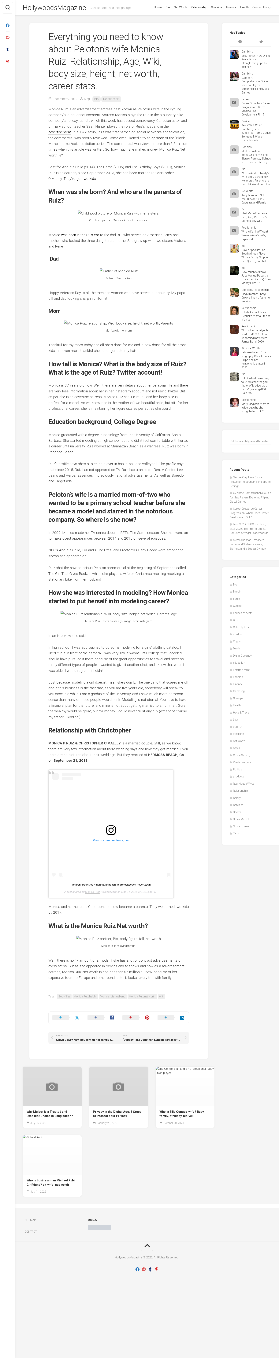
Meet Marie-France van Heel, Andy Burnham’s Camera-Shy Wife (254, 217)
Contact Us (259, 7)
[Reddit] (7, 37)
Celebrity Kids (241, 627)
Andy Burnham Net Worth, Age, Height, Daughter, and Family (253, 199)
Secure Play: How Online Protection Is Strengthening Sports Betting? (250, 482)
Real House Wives (244, 783)
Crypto (237, 641)
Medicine (238, 733)
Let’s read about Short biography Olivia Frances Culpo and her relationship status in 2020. (256, 360)
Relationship (199, 7)
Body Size (64, 996)
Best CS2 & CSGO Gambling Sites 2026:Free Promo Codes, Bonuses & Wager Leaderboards (256, 133)
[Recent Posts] (240, 42)
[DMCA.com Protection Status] (99, 1228)
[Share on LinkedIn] (171, 1018)
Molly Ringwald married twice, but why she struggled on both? (255, 407)
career (245, 99)
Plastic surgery (242, 762)
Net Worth (180, 7)
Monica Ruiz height (85, 996)
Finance (231, 7)
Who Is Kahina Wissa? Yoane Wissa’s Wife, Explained (254, 235)
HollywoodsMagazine (54, 8)
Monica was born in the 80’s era (74, 235)
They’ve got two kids (80, 178)
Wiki (161, 996)
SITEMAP (30, 1219)
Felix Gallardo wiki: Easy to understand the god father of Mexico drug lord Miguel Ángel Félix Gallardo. (255, 386)
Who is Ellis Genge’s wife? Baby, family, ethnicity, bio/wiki (181, 1114)
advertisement (59, 132)
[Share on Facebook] (101, 1018)
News (236, 748)
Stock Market (241, 819)
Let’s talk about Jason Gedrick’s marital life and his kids (255, 316)
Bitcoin (237, 591)
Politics (237, 769)
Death (236, 648)
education (239, 662)
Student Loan (241, 826)
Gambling (247, 51)
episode (158, 138)
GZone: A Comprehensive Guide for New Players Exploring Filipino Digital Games (255, 85)
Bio (168, 7)
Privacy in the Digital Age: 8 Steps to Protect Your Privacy (117, 1114)
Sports (237, 812)
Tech (236, 833)
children (238, 634)
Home (158, 7)
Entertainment (241, 669)
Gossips (216, 7)
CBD (235, 620)
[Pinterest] (7, 62)
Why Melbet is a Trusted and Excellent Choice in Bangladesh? (50, 1114)
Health (244, 7)
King (87, 99)
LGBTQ (237, 726)
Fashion (238, 676)
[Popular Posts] (261, 42)
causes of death (242, 613)
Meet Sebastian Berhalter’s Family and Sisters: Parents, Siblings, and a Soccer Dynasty (248, 544)
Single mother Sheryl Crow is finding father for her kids (256, 297)
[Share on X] (66, 1018)
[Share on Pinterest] (136, 1018)
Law (235, 719)
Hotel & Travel (241, 712)
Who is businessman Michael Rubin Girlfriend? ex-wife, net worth (51, 1183)
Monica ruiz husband (112, 996)
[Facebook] (7, 25)
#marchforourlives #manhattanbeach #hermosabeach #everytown (111, 884)
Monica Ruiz (92, 891)
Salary (237, 797)
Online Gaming (242, 755)
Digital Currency (242, 655)
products (238, 776)
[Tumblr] (7, 49)
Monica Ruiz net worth (142, 996)
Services (238, 804)
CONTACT (31, 1231)
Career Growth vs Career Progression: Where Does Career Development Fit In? (249, 513)
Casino (245, 121)
